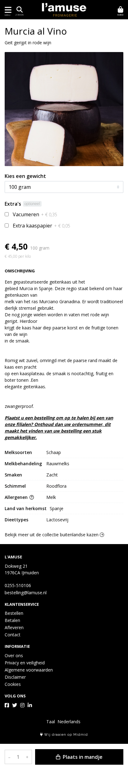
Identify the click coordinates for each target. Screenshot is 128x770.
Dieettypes (16, 520)
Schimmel (15, 486)
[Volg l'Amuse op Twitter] (14, 705)
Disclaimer (15, 677)
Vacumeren (35, 214)
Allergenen (17, 497)
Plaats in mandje (82, 756)
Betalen (12, 620)
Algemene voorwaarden (29, 670)
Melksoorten (18, 452)
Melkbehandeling (23, 463)
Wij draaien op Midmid (65, 735)
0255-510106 (18, 585)
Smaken (13, 475)
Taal (50, 722)
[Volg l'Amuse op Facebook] (7, 705)
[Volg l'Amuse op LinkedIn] (30, 705)
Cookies (13, 684)
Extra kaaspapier (41, 225)
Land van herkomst (26, 508)
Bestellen (14, 613)
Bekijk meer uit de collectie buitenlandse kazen (52, 535)
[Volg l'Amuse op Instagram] (22, 705)
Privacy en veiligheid (25, 663)
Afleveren (14, 627)
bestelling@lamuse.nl (26, 592)
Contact (13, 635)
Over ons (14, 655)
